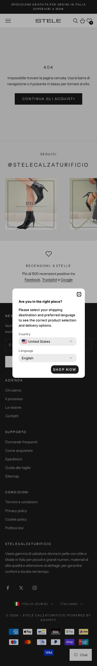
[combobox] (36, 341)
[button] (79, 294)
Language (26, 351)
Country (25, 334)
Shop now (65, 369)
